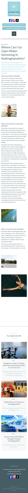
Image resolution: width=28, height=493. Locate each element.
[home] (14, 8)
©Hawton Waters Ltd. (14, 487)
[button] (14, 33)
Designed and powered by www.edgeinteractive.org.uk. (14, 488)
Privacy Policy (14, 490)
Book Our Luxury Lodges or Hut (14, 25)
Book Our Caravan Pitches (15, 28)
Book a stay (4, 244)
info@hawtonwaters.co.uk (15, 473)
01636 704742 (16, 471)
